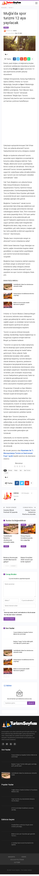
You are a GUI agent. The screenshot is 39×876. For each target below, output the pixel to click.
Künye (24, 857)
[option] (20, 653)
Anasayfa (11, 857)
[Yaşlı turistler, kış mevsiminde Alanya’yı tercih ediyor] (6, 801)
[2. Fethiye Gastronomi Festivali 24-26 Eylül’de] (6, 845)
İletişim (17, 862)
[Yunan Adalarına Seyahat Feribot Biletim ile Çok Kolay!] (8, 634)
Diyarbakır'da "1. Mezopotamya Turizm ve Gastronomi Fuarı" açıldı (19, 453)
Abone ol (31, 703)
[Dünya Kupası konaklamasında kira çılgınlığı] (8, 296)
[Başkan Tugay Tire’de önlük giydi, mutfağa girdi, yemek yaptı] (8, 644)
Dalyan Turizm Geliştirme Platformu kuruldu (29, 512)
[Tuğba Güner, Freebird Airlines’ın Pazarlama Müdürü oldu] (6, 792)
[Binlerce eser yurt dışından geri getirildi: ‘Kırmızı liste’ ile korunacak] (6, 836)
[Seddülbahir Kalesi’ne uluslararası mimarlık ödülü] (8, 287)
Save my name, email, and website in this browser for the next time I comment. (19, 613)
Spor (21, 470)
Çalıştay (10, 470)
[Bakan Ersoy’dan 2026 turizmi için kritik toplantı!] (28, 550)
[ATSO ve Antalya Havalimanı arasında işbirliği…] (6, 810)
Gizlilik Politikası (17, 859)
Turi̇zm (6, 472)
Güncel (6, 27)
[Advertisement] (19, 123)
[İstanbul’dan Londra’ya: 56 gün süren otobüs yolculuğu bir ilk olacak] (6, 827)
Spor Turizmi (27, 470)
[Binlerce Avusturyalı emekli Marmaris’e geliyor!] (8, 305)
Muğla (15, 470)
